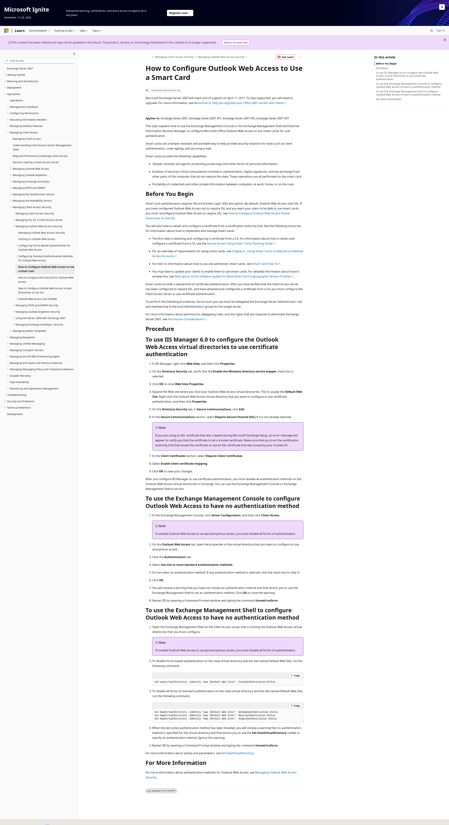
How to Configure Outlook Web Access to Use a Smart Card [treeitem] (46, 269)
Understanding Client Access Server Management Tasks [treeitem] (42, 147)
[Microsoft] (6, 30)
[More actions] (300, 57)
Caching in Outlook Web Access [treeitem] (36, 239)
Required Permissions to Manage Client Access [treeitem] (40, 156)
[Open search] (431, 31)
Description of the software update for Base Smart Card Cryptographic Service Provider (233, 276)
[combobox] (39, 61)
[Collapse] (74, 54)
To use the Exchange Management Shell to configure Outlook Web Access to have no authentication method (408, 93)
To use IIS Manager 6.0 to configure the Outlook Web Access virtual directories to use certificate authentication (407, 76)
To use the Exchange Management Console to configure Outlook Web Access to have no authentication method (409, 85)
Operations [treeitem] (16, 100)
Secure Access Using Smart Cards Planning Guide (240, 243)
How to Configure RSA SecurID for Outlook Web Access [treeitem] (46, 280)
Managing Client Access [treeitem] (27, 138)
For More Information (388, 99)
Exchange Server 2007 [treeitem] (20, 68)
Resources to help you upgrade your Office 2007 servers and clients (239, 103)
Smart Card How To (265, 264)
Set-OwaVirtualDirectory (237, 753)
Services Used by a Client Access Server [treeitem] (36, 162)
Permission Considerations (186, 319)
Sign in (441, 30)
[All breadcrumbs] (149, 57)
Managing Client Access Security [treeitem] (34, 213)
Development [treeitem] (15, 414)
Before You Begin (386, 63)
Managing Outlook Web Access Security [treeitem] (41, 232)
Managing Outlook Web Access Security (221, 57)
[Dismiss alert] (442, 7)
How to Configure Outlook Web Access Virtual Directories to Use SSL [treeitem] (44, 290)
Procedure (382, 68)
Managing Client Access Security (174, 57)
